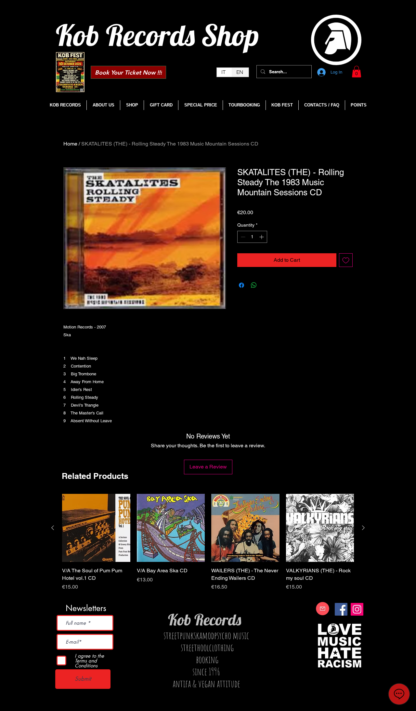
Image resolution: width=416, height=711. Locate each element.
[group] (208, 546)
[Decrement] (242, 237)
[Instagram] (357, 609)
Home (70, 144)
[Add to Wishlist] (346, 260)
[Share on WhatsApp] (254, 285)
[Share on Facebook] (241, 285)
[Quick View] (96, 528)
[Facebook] (341, 609)
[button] (356, 71)
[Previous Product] (53, 528)
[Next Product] (363, 528)
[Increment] (262, 237)
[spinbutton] (252, 237)
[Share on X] (266, 285)
